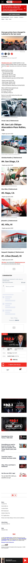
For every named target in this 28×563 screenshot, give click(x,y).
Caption (23, 48)
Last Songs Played (5, 17)
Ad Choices (4, 540)
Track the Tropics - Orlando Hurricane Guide (8, 457)
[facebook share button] (2, 54)
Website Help (4, 529)
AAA (8, 66)
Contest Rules (4, 508)
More (10, 19)
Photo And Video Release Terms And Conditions (12, 517)
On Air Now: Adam (14, 344)
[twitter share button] (6, 54)
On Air (11, 17)
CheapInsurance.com (6, 62)
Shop (7, 19)
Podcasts (21, 17)
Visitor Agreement (22, 538)
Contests (16, 17)
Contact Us (4, 503)
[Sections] (2, 2)
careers (14, 540)
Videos (2, 19)
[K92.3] (14, 2)
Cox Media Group (8, 537)
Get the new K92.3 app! (8, 473)
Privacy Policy (6, 539)
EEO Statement (5, 510)
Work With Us (4, 506)
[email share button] (9, 54)
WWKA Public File (5, 513)
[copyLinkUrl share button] (12, 54)
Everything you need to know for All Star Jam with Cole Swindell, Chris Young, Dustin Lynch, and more (8, 447)
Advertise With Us (5, 523)
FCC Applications (5, 515)
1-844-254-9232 (14, 365)
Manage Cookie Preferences (7, 542)
